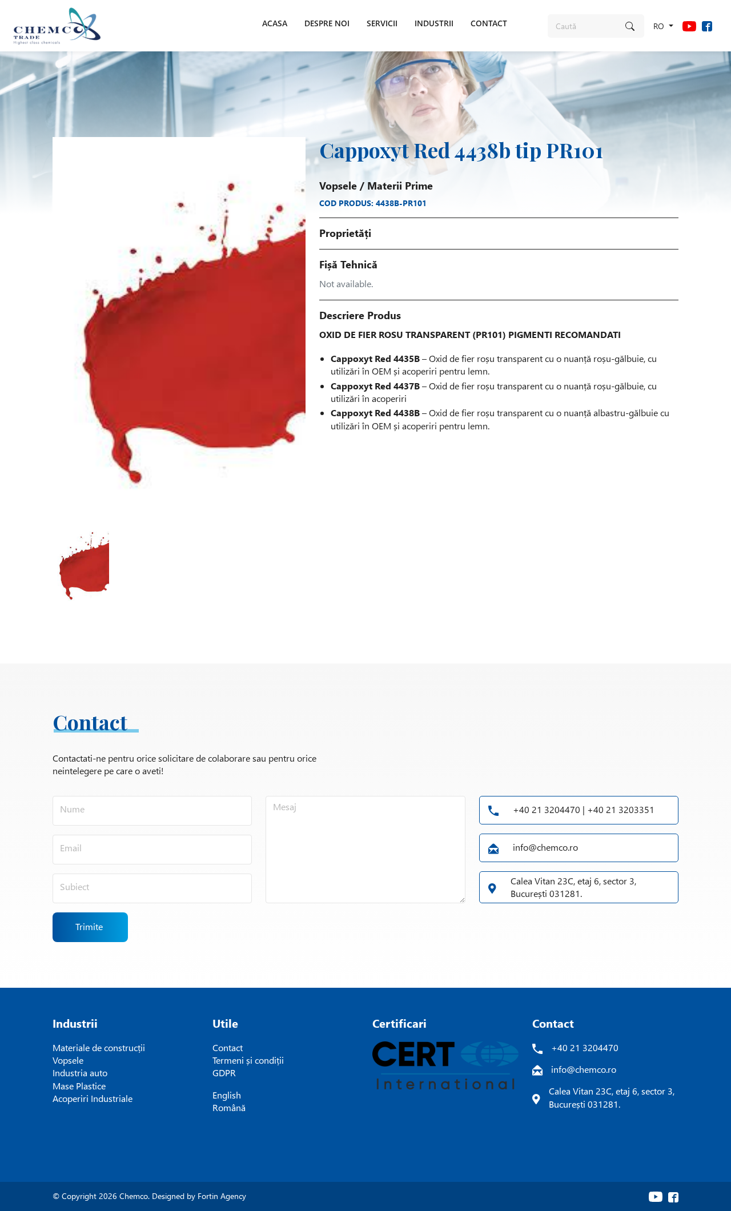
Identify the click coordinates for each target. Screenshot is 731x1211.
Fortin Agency (222, 1195)
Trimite (89, 926)
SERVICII (382, 23)
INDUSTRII (434, 23)
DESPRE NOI (327, 23)
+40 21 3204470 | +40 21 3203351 (583, 809)
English (226, 1095)
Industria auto (80, 1073)
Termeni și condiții (248, 1060)
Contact (227, 1047)
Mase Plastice (79, 1086)
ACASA (274, 23)
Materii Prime (400, 185)
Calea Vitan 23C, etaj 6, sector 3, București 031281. (573, 887)
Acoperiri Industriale (92, 1098)
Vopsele (338, 185)
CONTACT (489, 23)
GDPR (224, 1073)
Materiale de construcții (99, 1047)
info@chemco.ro (545, 847)
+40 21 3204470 (584, 1047)
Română (229, 1107)
